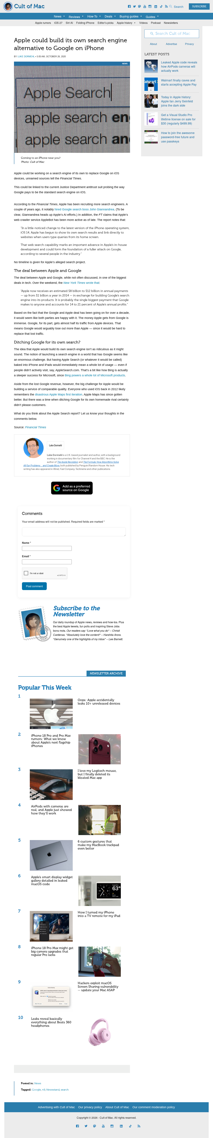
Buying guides (129, 16)
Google (36, 1090)
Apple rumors (43, 23)
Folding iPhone (85, 23)
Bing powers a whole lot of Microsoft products (95, 375)
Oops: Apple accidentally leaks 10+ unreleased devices (99, 702)
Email (26, 556)
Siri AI (69, 23)
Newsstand (53, 1090)
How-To (92, 16)
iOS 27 (58, 23)
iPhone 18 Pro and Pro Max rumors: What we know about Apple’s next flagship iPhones (51, 741)
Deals (108, 16)
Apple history (124, 23)
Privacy (189, 44)
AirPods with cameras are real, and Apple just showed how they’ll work (51, 810)
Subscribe (199, 6)
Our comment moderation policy (153, 1107)
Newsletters (171, 23)
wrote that (81, 282)
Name (26, 543)
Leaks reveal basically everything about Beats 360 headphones (51, 1022)
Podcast (156, 23)
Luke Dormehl (26, 56)
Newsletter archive (106, 673)
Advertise (171, 44)
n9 (43, 1090)
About (153, 44)
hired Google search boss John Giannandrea (84, 209)
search (65, 1090)
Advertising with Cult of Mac (56, 1107)
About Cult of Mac (117, 1107)
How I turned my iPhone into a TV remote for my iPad (99, 914)
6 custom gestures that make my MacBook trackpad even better (98, 845)
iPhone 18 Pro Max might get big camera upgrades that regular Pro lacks (52, 952)
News (57, 16)
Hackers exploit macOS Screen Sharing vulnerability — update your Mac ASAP (98, 987)
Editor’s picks (105, 23)
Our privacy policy (90, 1107)
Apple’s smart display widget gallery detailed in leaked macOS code (52, 881)
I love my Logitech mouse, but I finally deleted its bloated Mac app (97, 774)
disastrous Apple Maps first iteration (58, 394)
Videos (143, 23)
